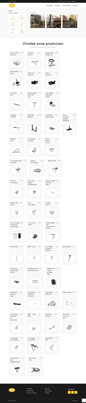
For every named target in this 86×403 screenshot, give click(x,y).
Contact (74, 5)
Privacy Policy (74, 400)
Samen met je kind (31, 393)
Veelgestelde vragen (62, 1)
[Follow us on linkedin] (75, 392)
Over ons (57, 5)
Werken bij (69, 1)
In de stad (29, 388)
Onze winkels (66, 5)
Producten (50, 5)
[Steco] (12, 5)
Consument (11, 1)
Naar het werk (30, 390)
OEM (15, 1)
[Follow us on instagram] (69, 392)
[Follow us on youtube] (72, 392)
